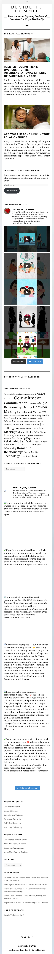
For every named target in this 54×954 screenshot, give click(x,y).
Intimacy (8, 425)
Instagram (28, 938)
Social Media (31, 452)
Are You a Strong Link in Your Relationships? (27, 136)
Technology (12, 455)
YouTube (25, 938)
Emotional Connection (13, 416)
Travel (28, 456)
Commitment (27, 398)
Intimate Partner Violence (26, 424)
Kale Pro (24, 950)
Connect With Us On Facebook (22, 377)
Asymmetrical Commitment (14, 394)
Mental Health (25, 432)
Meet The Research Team (15, 844)
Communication (15, 403)
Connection (32, 403)
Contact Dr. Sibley (12, 807)
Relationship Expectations (26, 438)
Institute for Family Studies (33, 421)
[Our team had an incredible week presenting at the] (27, 619)
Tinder (22, 456)
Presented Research (12, 819)
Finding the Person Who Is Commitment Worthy (25, 885)
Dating (27, 407)
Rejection (29, 435)
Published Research (12, 823)
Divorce (20, 412)
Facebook (32, 938)
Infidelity (20, 421)
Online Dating (40, 432)
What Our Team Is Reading (16, 852)
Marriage (10, 432)
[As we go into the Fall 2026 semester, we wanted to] (27, 525)
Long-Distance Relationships (26, 428)
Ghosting (33, 418)
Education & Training (13, 815)
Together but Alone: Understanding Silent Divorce (26, 903)
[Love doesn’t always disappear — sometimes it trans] (27, 713)
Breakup (40, 393)
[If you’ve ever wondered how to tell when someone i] (27, 572)
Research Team (41, 442)
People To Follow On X (14, 915)
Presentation (20, 435)
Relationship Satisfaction (19, 441)
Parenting (9, 435)
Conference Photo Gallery (15, 840)
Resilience (9, 444)
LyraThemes (38, 950)
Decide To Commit (27, 9)
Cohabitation (8, 399)
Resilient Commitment (23, 445)
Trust (34, 456)
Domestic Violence (32, 412)
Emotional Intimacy (32, 415)
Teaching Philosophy (13, 827)
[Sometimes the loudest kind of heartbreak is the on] (27, 761)
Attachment (29, 394)
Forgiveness (23, 418)
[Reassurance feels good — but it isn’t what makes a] (27, 666)
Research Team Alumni (14, 848)
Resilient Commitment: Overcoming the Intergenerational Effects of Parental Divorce (25, 72)
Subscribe (12, 190)
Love (42, 428)
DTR (44, 412)
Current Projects (11, 811)
